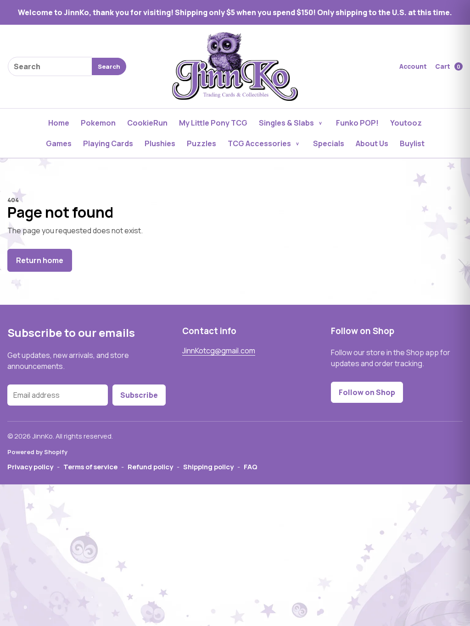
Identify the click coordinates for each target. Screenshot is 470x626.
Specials (328, 143)
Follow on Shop (367, 392)
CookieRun (147, 123)
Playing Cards (108, 143)
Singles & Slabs (286, 123)
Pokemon (98, 123)
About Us (372, 143)
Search (109, 66)
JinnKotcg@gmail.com (218, 351)
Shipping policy (208, 466)
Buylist (412, 143)
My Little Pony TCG (213, 123)
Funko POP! (357, 123)
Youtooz (406, 123)
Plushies (160, 143)
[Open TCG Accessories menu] (297, 143)
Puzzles (201, 143)
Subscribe (139, 395)
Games (59, 143)
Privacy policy (30, 466)
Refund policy (150, 466)
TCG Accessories (259, 143)
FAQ (250, 466)
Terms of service (90, 466)
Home (58, 123)
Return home (39, 260)
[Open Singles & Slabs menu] (320, 123)
